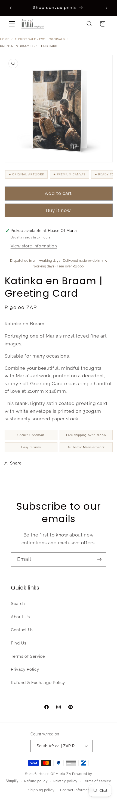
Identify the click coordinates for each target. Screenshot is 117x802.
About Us (20, 616)
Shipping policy (41, 790)
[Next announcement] (107, 8)
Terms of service (97, 781)
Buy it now (58, 210)
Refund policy (36, 781)
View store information (34, 246)
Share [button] (16, 463)
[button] (12, 23)
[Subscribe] (99, 559)
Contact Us (22, 629)
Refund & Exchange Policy (38, 682)
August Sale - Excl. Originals (40, 39)
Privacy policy (65, 781)
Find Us (18, 643)
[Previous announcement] (11, 8)
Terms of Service (28, 656)
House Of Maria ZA (55, 774)
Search (18, 603)
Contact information (77, 790)
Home (4, 39)
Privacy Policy (25, 669)
